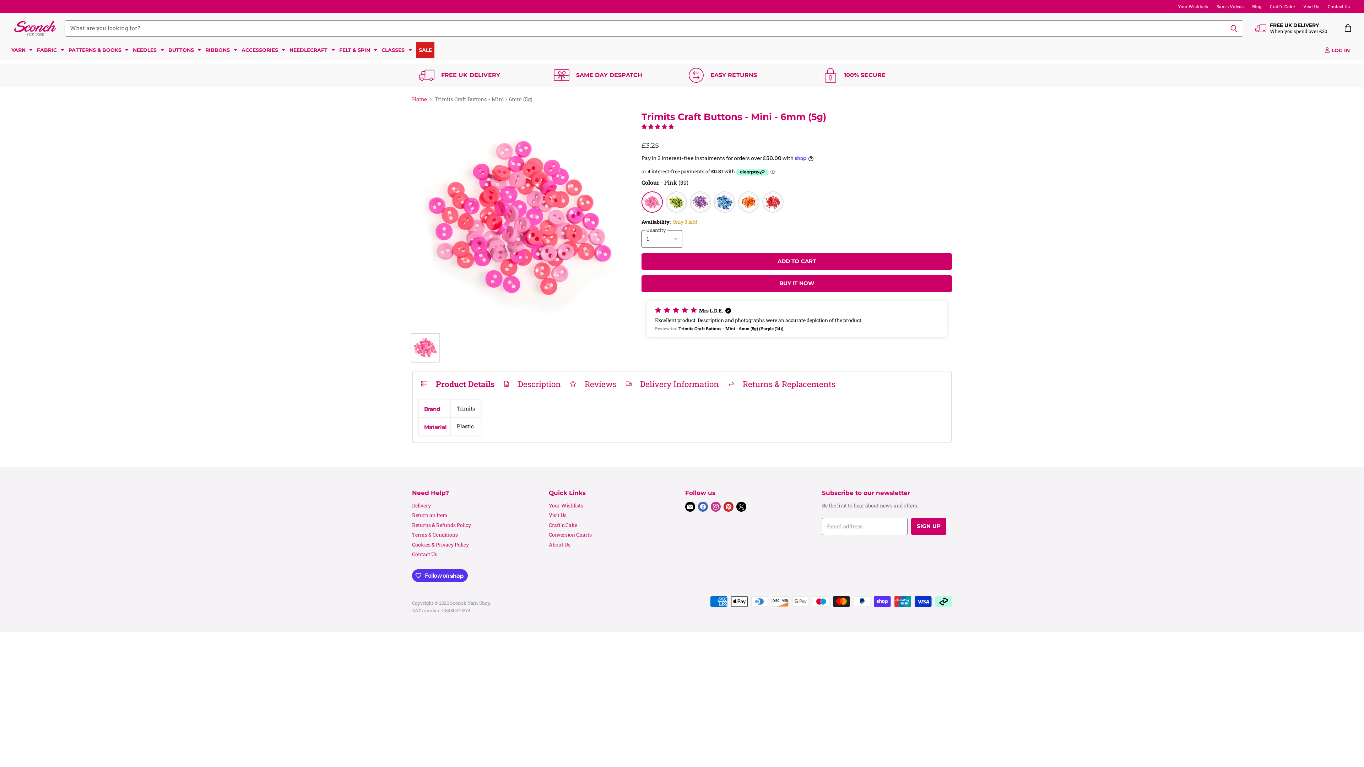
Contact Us (1339, 6)
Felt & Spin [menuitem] (354, 50)
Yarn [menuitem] (18, 50)
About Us (559, 544)
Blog (1256, 6)
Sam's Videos (1230, 6)
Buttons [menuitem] (181, 50)
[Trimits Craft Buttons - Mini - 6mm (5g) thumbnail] (425, 348)
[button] (658, 126)
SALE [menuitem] (425, 50)
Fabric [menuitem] (47, 50)
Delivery (421, 505)
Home (419, 99)
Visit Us (1311, 6)
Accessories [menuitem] (260, 50)
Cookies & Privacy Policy (440, 544)
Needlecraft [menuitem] (308, 50)
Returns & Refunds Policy (441, 525)
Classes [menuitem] (393, 50)
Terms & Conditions (435, 534)
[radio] (652, 202)
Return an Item (430, 515)
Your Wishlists (1193, 6)
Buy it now (796, 283)
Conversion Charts (570, 534)
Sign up (929, 526)
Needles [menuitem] (145, 50)
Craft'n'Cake (1282, 6)
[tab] (457, 384)
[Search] (1233, 28)
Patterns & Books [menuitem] (95, 50)
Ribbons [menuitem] (217, 50)
